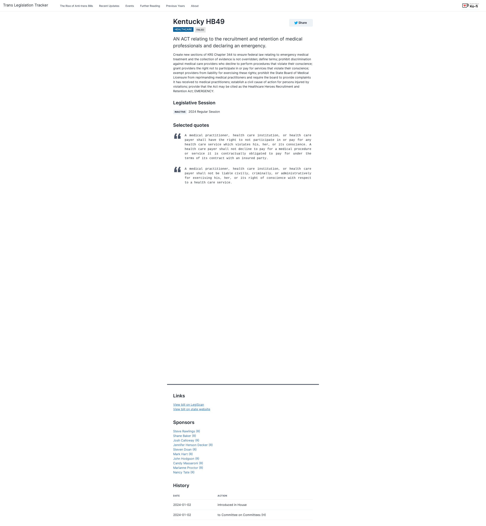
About (195, 5)
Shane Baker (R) (184, 436)
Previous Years (175, 5)
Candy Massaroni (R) (188, 463)
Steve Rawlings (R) (186, 431)
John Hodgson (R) (186, 458)
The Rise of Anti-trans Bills (76, 5)
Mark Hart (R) (183, 454)
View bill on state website (191, 409)
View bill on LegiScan (188, 404)
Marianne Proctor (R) (188, 468)
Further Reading (150, 5)
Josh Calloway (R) (186, 440)
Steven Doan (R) (185, 449)
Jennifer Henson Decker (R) (193, 445)
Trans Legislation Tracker (25, 5)
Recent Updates (109, 5)
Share (302, 23)
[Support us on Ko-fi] (470, 6)
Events (129, 5)
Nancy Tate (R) (184, 472)
